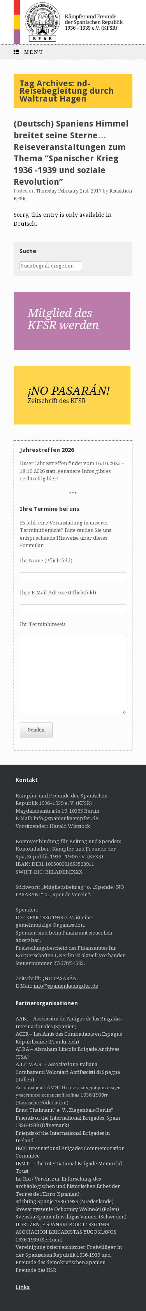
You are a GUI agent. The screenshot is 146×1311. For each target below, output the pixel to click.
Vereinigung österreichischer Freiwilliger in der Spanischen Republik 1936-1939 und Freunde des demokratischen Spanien (69, 1254)
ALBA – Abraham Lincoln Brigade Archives (67, 1049)
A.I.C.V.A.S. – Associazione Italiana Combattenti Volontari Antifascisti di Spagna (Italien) (68, 1072)
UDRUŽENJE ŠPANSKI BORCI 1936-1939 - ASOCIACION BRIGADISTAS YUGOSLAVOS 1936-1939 (66, 1232)
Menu (34, 52)
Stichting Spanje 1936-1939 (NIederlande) (65, 1201)
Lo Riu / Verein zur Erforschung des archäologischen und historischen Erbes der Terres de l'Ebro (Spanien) (68, 1186)
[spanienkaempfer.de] (73, 22)
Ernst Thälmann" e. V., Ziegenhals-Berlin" (64, 1110)
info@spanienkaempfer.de (65, 986)
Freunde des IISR (36, 1270)
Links (23, 1287)
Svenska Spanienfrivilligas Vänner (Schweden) (71, 1217)
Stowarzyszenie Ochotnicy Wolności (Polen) (67, 1209)
